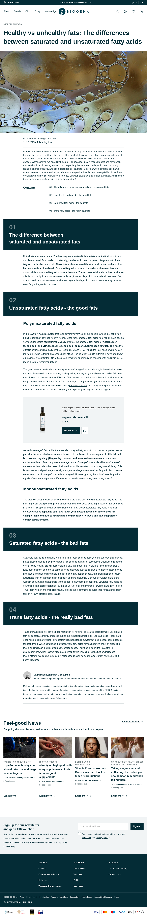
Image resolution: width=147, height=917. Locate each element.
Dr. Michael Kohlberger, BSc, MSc (40, 138)
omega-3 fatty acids (89, 342)
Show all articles (131, 721)
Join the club (79, 868)
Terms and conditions (59, 897)
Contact (42, 868)
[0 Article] (141, 11)
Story (37, 11)
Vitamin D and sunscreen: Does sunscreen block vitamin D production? (91, 772)
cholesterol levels (78, 385)
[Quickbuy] (84, 430)
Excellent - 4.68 (13, 2)
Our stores (78, 886)
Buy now (69, 430)
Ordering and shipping (48, 874)
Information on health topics (81, 897)
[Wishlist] (133, 11)
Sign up (137, 826)
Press (22, 897)
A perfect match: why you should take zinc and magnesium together (19, 769)
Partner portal (115, 874)
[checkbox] (79, 833)
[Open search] (117, 11)
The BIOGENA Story (118, 868)
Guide (76, 880)
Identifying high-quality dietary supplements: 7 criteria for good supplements (55, 771)
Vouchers (78, 874)
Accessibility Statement (103, 897)
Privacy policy (31, 897)
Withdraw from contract (49, 886)
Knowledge (50, 11)
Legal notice (44, 897)
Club (27, 11)
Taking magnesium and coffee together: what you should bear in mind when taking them (127, 774)
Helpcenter (43, 880)
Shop (6, 11)
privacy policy (102, 837)
